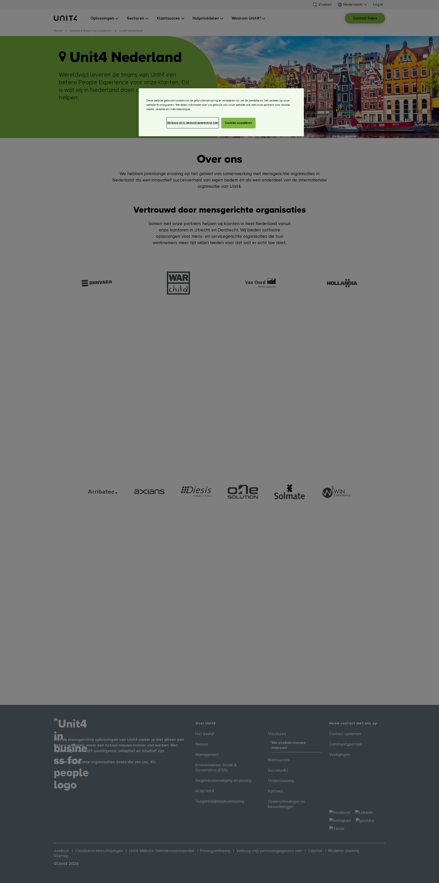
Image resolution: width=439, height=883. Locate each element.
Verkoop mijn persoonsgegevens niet (192, 122)
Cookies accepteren (238, 123)
